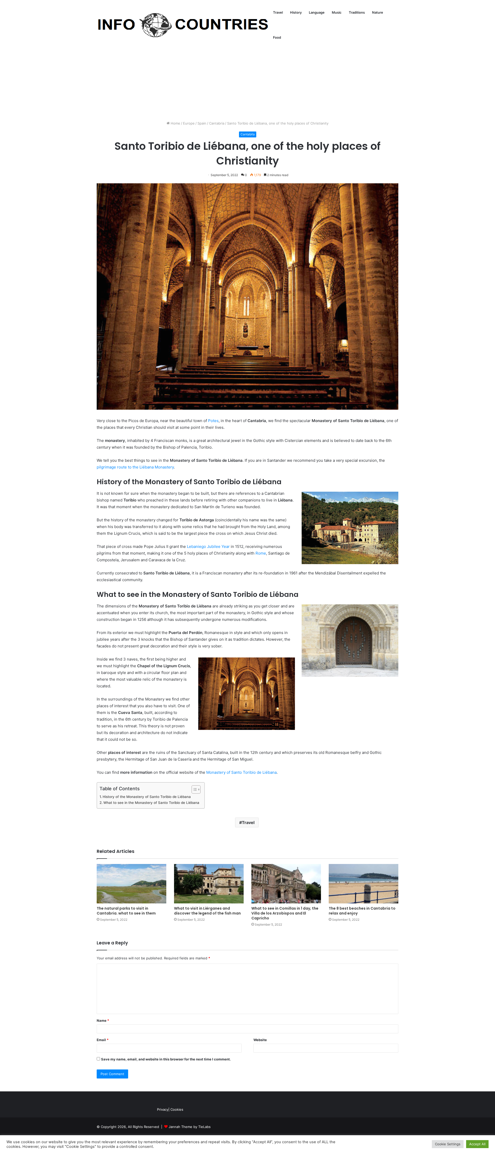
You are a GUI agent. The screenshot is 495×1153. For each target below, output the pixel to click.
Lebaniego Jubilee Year (208, 546)
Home (175, 123)
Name (103, 1020)
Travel (278, 12)
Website (260, 1040)
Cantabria (216, 123)
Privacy (162, 1109)
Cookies (176, 1109)
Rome (260, 553)
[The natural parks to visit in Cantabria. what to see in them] (131, 883)
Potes (213, 420)
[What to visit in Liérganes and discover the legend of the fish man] (209, 883)
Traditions (357, 12)
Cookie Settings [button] (447, 1144)
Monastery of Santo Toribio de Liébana (241, 772)
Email (103, 1040)
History (296, 12)
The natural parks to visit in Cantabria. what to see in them (126, 911)
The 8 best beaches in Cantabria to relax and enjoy (362, 911)
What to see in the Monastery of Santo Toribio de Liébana (151, 803)
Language (317, 12)
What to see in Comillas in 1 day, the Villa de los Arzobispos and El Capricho (284, 913)
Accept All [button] (477, 1144)
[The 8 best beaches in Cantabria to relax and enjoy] (363, 883)
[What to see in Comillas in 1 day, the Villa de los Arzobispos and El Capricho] (286, 883)
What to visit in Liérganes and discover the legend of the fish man (207, 911)
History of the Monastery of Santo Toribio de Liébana (147, 797)
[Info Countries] (183, 25)
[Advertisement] (247, 77)
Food (277, 37)
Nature (377, 12)
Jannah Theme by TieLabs (190, 1127)
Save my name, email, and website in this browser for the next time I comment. (166, 1059)
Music (337, 12)
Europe (189, 123)
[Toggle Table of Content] (193, 789)
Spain (201, 123)
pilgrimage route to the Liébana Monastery (135, 467)
